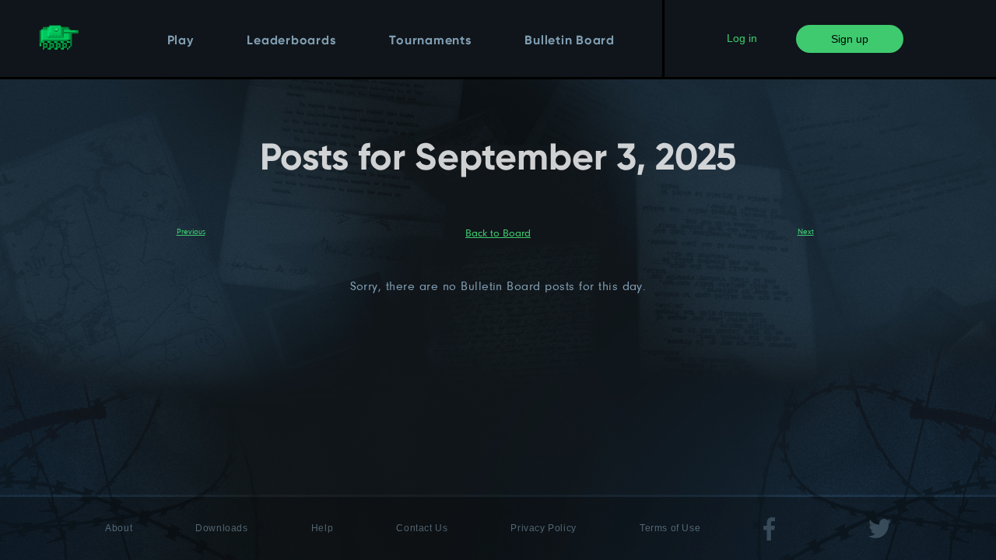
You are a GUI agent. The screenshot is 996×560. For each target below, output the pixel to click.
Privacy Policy (543, 528)
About (118, 528)
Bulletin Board (569, 41)
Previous (191, 231)
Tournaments (430, 41)
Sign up (849, 39)
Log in (742, 38)
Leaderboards (291, 41)
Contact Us (421, 528)
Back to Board (498, 232)
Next (806, 231)
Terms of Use (670, 528)
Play (180, 41)
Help (322, 528)
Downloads (221, 528)
